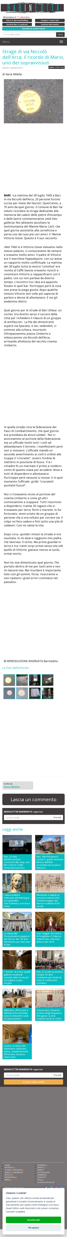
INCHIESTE (9, 1167)
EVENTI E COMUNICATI (14, 1172)
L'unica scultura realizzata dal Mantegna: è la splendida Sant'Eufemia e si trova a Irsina (17, 900)
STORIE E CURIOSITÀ (13, 1170)
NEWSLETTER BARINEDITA (23, 811)
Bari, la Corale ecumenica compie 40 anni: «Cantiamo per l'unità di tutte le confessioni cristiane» (49, 977)
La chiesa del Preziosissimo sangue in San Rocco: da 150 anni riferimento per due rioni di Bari (17, 939)
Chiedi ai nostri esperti (14, 1187)
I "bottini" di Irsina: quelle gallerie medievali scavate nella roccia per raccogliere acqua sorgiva (17, 977)
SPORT (40, 1167)
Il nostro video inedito (34, 1081)
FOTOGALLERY (43, 1172)
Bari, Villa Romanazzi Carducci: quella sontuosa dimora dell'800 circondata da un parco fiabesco (49, 862)
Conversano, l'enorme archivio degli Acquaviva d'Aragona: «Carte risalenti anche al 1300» (49, 1014)
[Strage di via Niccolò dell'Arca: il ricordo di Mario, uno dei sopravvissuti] (33, 101)
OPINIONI (41, 1165)
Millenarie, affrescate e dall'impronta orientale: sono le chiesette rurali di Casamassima (16, 1014)
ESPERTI (40, 1170)
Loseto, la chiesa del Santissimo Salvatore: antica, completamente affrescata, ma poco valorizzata (16, 1051)
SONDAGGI (42, 1175)
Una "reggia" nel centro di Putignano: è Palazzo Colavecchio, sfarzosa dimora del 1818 (48, 937)
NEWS (7, 1180)
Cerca (60, 34)
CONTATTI (41, 1177)
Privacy (40, 1180)
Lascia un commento (33, 799)
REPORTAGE (10, 1177)
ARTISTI (8, 1175)
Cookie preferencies (46, 1182)
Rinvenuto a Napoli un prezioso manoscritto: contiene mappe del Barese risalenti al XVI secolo (48, 900)
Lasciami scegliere (15, 1211)
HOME (7, 1165)
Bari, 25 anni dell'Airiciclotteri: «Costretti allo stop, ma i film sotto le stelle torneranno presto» (17, 862)
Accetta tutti (33, 1220)
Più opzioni (33, 1227)
